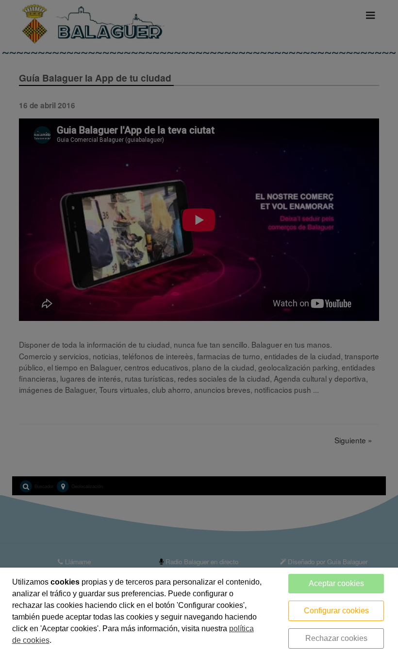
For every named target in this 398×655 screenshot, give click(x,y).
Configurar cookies (336, 610)
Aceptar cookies (336, 583)
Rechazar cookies (336, 638)
